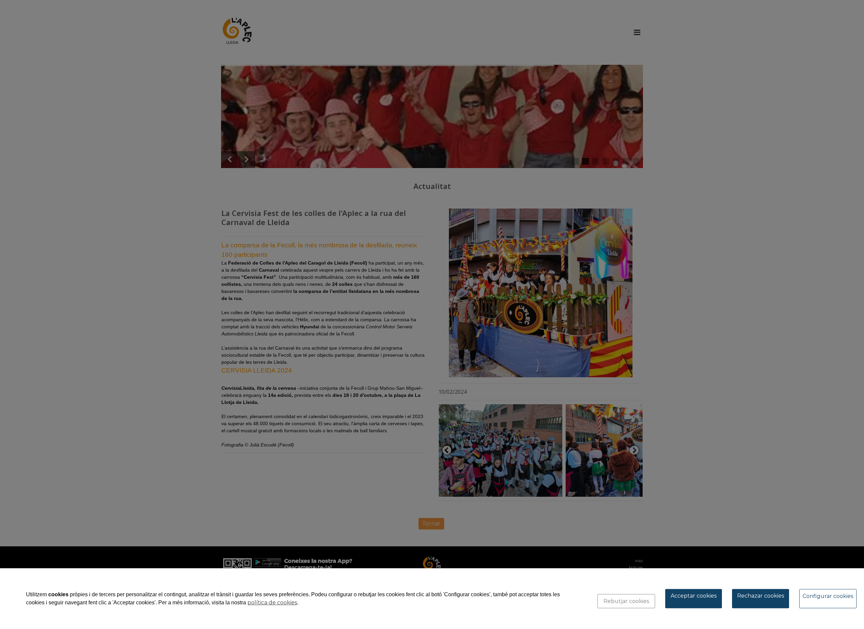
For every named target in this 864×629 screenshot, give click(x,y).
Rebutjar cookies (626, 601)
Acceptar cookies (694, 596)
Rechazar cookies (760, 596)
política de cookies (272, 602)
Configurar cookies (828, 596)
